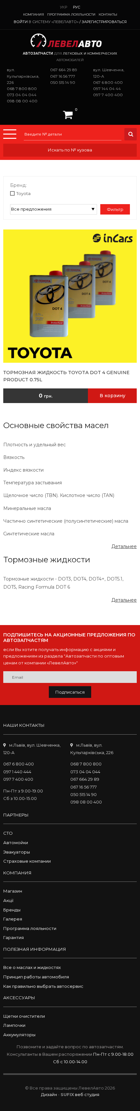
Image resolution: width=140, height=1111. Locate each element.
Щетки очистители (24, 1016)
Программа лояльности (71, 14)
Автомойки (15, 842)
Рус (76, 7)
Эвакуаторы (16, 852)
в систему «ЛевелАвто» (53, 22)
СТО (8, 833)
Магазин (12, 891)
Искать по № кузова (70, 149)
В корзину (112, 396)
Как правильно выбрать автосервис (43, 986)
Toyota (23, 193)
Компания (33, 14)
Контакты (108, 14)
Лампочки (14, 1025)
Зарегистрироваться (104, 22)
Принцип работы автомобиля (36, 976)
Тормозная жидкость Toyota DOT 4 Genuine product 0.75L (66, 376)
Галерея (12, 918)
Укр (63, 7)
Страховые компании (27, 861)
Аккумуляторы (19, 1034)
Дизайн (49, 1094)
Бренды (12, 909)
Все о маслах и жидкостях (32, 967)
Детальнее (124, 546)
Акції (8, 900)
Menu (9, 134)
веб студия (87, 1094)
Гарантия (13, 937)
